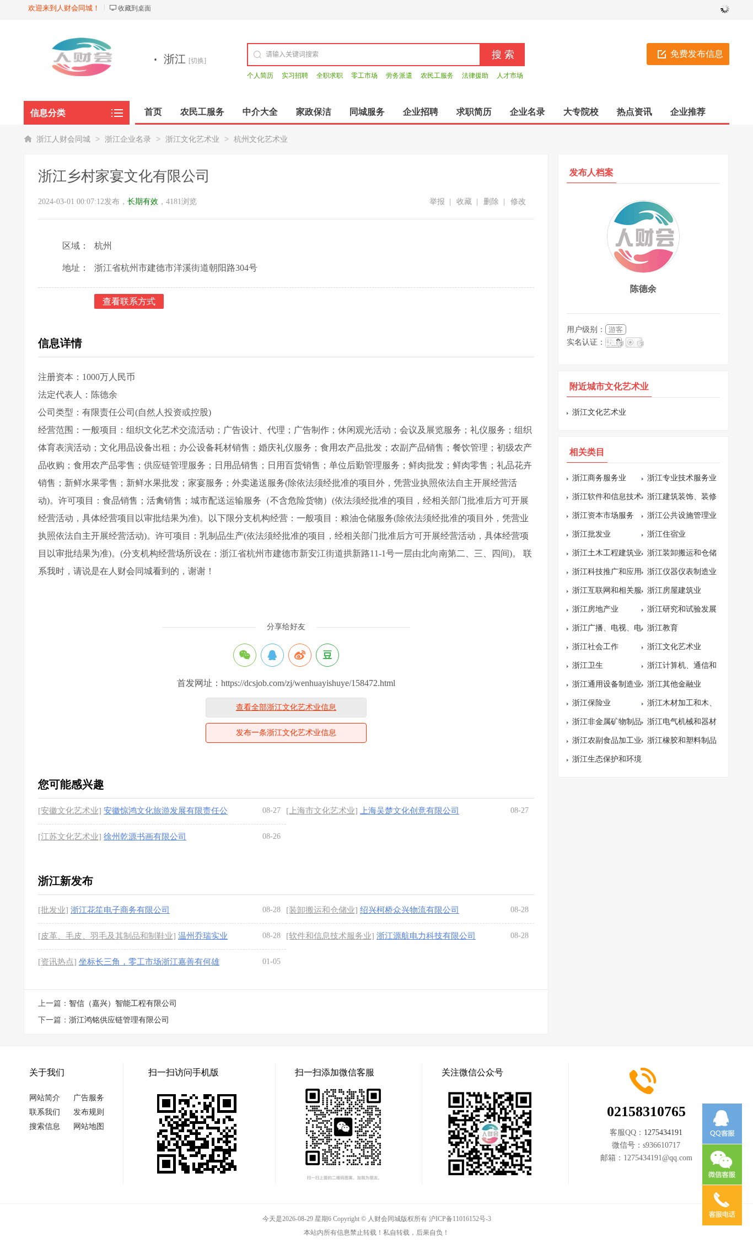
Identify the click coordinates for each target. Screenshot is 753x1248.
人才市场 (510, 75)
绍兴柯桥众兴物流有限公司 (409, 910)
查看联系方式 (129, 301)
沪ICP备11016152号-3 (460, 1219)
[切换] (197, 61)
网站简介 (44, 1098)
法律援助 (475, 75)
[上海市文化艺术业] (322, 810)
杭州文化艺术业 (261, 139)
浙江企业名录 (128, 139)
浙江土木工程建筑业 (607, 553)
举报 (437, 201)
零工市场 (364, 75)
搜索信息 (44, 1126)
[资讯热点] (57, 961)
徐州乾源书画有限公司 (145, 836)
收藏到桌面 (134, 8)
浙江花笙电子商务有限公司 (120, 910)
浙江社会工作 (595, 646)
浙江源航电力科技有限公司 (426, 935)
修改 (518, 201)
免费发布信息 (696, 53)
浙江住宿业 (666, 534)
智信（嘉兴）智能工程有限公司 (123, 1003)
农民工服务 (437, 75)
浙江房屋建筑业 (674, 590)
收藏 (464, 201)
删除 (491, 201)
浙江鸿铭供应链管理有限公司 (119, 1020)
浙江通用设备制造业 (607, 684)
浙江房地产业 (595, 609)
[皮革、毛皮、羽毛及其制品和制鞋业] (107, 935)
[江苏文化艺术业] (69, 836)
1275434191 (663, 1132)
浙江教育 (662, 628)
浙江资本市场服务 (603, 515)
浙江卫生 (587, 665)
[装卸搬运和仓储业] (322, 910)
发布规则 (88, 1112)
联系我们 (44, 1112)
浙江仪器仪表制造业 (682, 571)
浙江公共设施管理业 (682, 515)
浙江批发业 (591, 534)
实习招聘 (295, 75)
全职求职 (329, 75)
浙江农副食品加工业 (607, 740)
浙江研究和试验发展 (682, 609)
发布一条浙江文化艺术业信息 (286, 733)
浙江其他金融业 (674, 684)
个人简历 (260, 75)
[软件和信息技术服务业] (330, 935)
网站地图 (88, 1126)
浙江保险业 (591, 703)
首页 (153, 111)
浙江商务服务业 (599, 478)
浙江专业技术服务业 (682, 478)
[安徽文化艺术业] (69, 810)
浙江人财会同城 (63, 139)
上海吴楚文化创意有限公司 (409, 810)
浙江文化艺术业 (192, 139)
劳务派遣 (399, 75)
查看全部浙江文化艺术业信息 (286, 707)
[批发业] (53, 910)
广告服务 (88, 1098)
